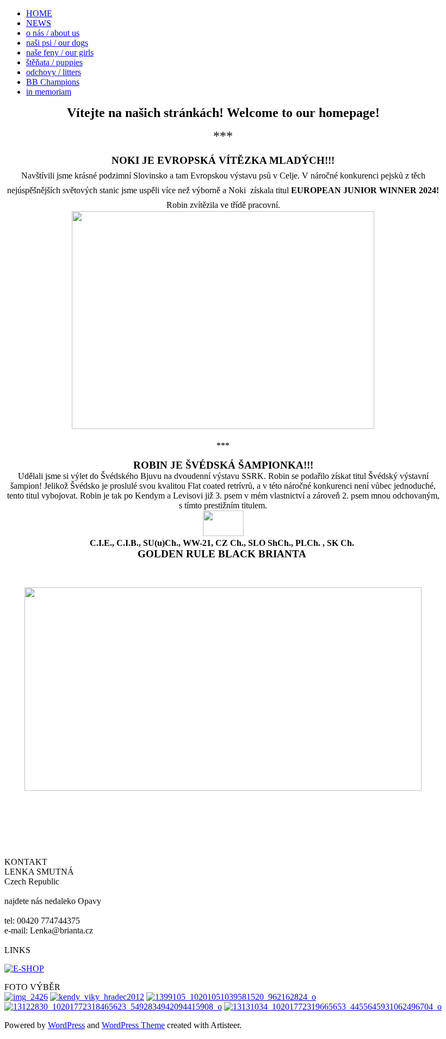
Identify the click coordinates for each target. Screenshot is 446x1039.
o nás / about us (52, 33)
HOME (39, 13)
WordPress (66, 1025)
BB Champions (52, 82)
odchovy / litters (53, 72)
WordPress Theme (133, 1025)
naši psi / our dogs (57, 42)
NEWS (38, 23)
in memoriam (48, 91)
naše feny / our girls (60, 52)
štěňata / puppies (54, 62)
